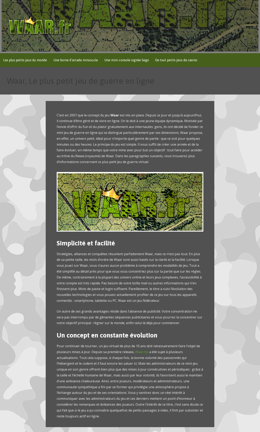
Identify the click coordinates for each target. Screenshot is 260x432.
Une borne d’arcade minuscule (75, 60)
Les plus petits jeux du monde (25, 60)
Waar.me (141, 352)
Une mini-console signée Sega (126, 60)
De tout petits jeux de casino (176, 60)
